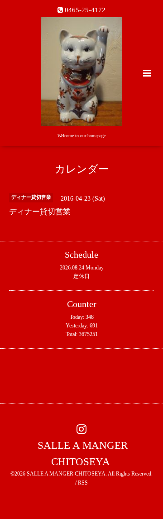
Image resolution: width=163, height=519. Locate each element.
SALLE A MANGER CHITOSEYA (83, 453)
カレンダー (82, 169)
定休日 (81, 276)
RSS (83, 483)
